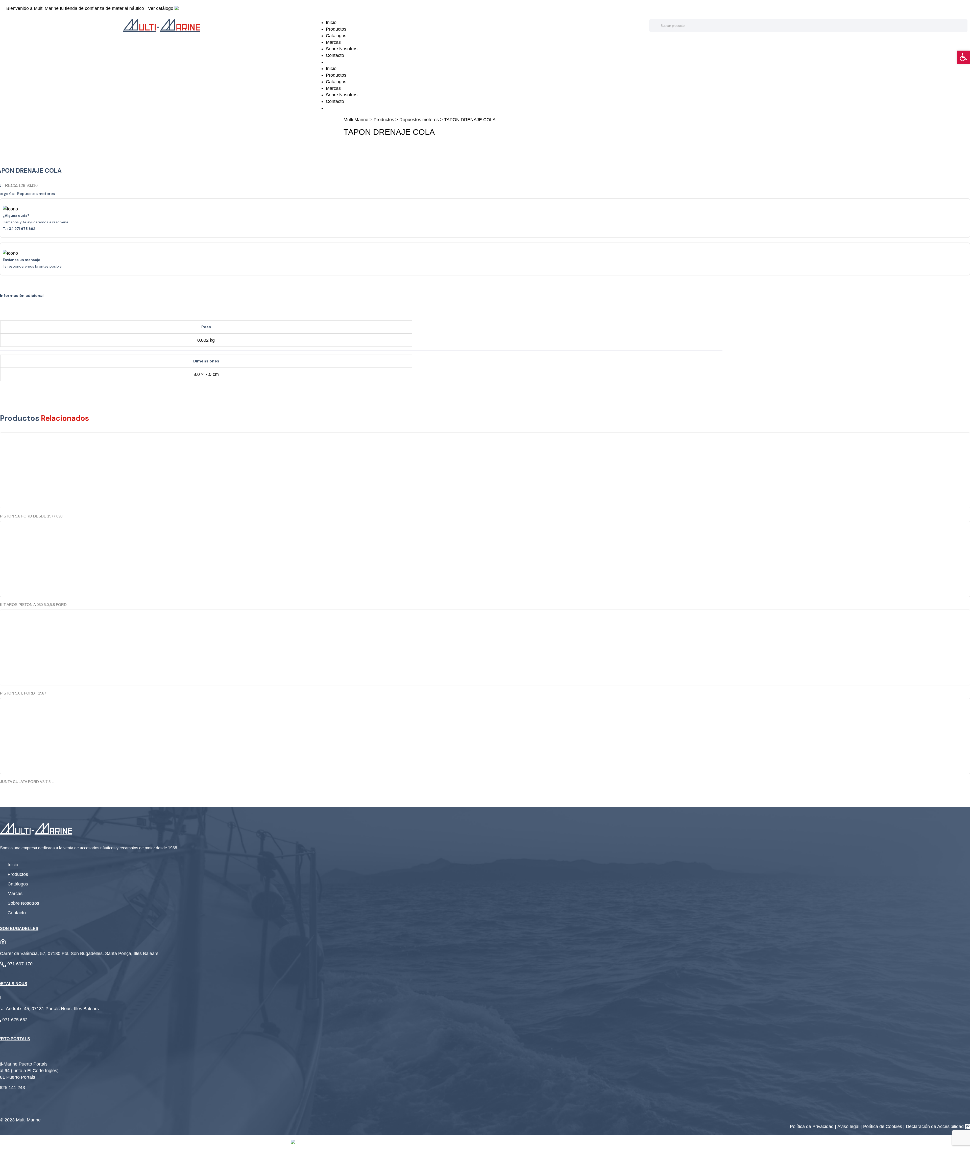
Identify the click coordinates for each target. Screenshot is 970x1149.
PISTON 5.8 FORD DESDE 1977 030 (31, 516)
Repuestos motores (419, 119)
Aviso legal (849, 1126)
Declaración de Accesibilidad (935, 1126)
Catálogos (336, 35)
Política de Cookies (883, 1126)
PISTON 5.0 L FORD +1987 (23, 693)
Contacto (335, 55)
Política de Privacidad (812, 1126)
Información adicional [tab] (21, 295)
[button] (963, 57)
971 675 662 (15, 1019)
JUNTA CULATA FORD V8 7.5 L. (27, 781)
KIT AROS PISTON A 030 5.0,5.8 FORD (33, 604)
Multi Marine (356, 119)
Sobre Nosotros (341, 48)
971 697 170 (20, 963)
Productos (336, 29)
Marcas (333, 42)
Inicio (331, 22)
